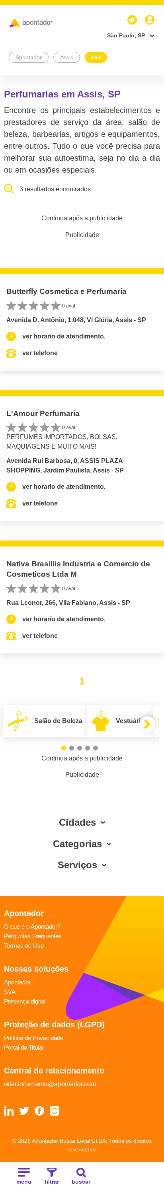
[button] (63, 748)
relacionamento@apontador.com (50, 1084)
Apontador (29, 57)
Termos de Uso (24, 945)
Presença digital (24, 1001)
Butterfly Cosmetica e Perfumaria (66, 291)
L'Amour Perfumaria (43, 413)
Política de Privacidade (33, 1037)
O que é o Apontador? (32, 926)
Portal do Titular (24, 1047)
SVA (10, 991)
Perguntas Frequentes (33, 936)
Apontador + (20, 982)
